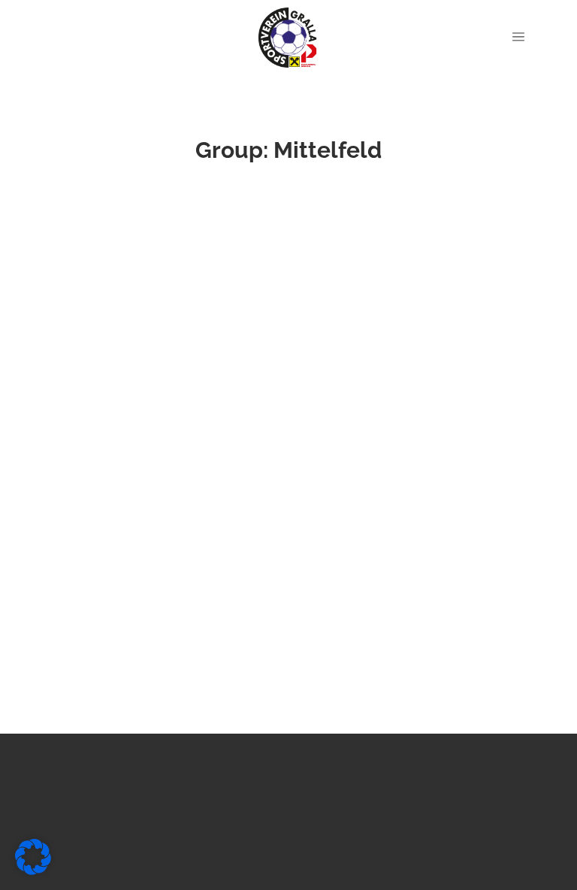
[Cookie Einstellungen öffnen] (33, 871)
